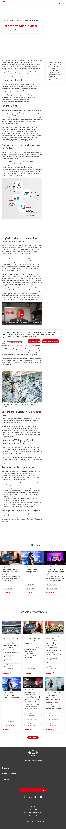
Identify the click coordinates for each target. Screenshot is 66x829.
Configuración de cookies (14, 342)
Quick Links (6, 779)
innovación (33, 62)
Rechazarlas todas (34, 341)
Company (5, 768)
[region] (33, 337)
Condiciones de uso (33, 809)
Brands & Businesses (9, 774)
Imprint (33, 806)
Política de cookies (33, 816)
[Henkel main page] (4, 3)
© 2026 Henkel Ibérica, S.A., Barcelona (33, 821)
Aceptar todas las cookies (50, 341)
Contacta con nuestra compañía (32, 790)
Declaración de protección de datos (33, 812)
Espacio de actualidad (14, 20)
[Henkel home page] (4, 20)
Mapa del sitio (33, 803)
